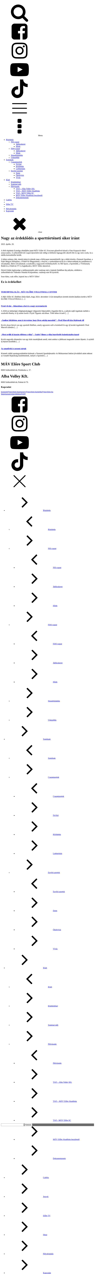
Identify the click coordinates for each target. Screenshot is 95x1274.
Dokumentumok (22, 198)
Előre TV (9, 204)
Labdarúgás (20, 169)
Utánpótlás (15, 157)
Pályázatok (15, 186)
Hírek (18, 146)
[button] (19, 489)
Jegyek (8, 202)
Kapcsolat (10, 211)
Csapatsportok (16, 162)
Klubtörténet (16, 182)
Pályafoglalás (11, 209)
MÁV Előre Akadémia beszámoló (29, 195)
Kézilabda (20, 166)
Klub (8, 180)
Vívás (18, 178)
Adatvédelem (15, 394)
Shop (8, 206)
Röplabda (9, 140)
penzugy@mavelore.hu (28, 392)
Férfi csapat (15, 149)
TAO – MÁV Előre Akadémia (28, 191)
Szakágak (9, 160)
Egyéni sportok (17, 171)
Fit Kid (18, 164)
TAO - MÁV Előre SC (25, 193)
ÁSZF (23, 394)
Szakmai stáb (16, 184)
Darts (18, 173)
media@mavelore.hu (45, 392)
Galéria (9, 200)
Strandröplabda (17, 155)
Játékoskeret (20, 144)
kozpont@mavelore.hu (10, 392)
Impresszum (5, 394)
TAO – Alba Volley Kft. (25, 189)
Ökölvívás (20, 175)
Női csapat (15, 142)
